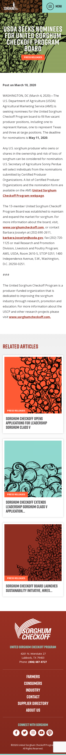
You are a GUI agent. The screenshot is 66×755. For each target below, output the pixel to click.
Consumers (33, 683)
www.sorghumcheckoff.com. (30, 317)
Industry (33, 690)
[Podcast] (49, 732)
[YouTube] (41, 732)
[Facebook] (16, 732)
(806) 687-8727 (37, 662)
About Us (33, 710)
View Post (33, 394)
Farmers (33, 676)
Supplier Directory (33, 703)
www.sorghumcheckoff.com (23, 227)
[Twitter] (24, 732)
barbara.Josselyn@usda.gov (23, 238)
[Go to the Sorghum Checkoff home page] (11, 6)
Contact (33, 697)
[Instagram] (33, 732)
